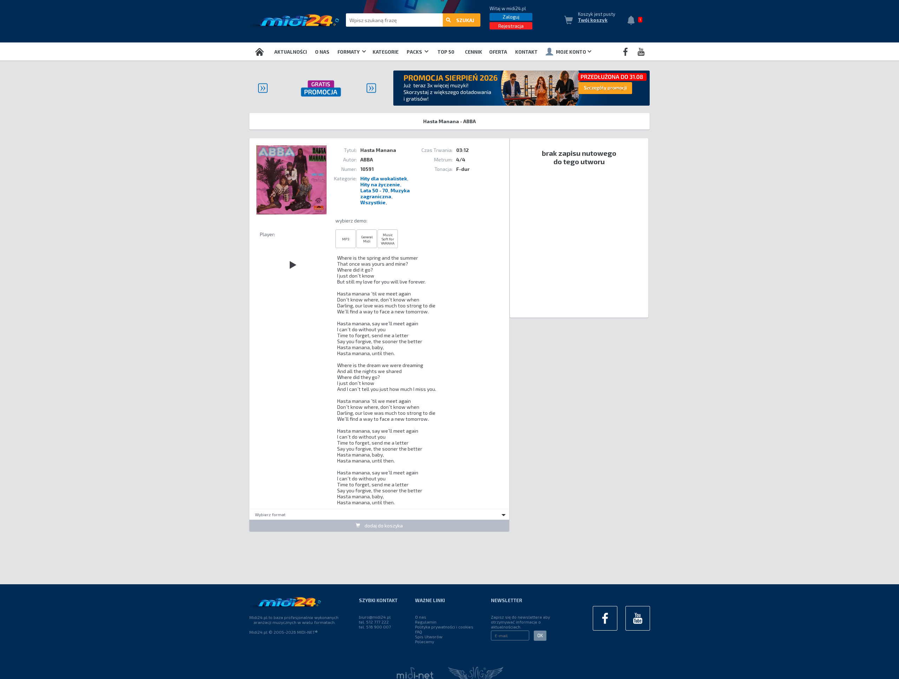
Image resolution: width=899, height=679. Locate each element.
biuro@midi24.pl (375, 616)
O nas (322, 52)
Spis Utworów (428, 636)
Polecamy (424, 641)
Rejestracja (511, 26)
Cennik (473, 52)
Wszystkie (373, 202)
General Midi (367, 239)
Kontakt (526, 52)
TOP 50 (446, 52)
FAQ (418, 631)
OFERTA (498, 52)
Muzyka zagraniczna (385, 193)
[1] (633, 21)
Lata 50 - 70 (374, 190)
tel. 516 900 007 (375, 626)
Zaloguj (511, 17)
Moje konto (571, 52)
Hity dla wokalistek (383, 178)
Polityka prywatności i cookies (444, 626)
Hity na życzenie (380, 184)
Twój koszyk (593, 20)
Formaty (349, 52)
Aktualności (290, 52)
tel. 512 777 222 (374, 621)
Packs (415, 52)
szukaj (465, 20)
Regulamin (426, 621)
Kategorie (386, 52)
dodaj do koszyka (383, 525)
